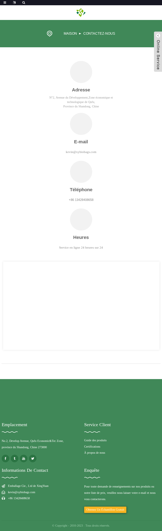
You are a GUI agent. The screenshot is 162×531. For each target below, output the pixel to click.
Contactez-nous (99, 33)
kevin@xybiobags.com (21, 492)
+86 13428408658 (19, 498)
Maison (70, 33)
